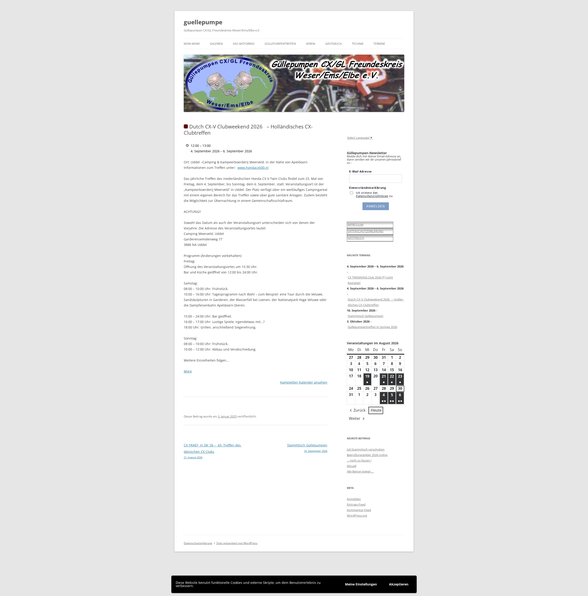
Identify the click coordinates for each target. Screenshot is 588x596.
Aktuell (351, 466)
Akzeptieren (398, 584)
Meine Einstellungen (361, 584)
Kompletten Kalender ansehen (303, 382)
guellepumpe (203, 22)
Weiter (354, 418)
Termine (379, 44)
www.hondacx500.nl (253, 167)
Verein (310, 44)
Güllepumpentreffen (280, 44)
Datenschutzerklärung (198, 543)
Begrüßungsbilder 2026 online (367, 455)
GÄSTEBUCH (356, 238)
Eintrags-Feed (356, 504)
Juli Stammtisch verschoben (365, 449)
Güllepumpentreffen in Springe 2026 (372, 327)
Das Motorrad (243, 44)
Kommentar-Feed (359, 510)
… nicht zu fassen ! (359, 460)
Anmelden (354, 499)
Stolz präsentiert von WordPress (236, 543)
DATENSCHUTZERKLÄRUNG (365, 231)
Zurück (359, 410)
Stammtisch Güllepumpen (307, 448)
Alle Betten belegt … (360, 471)
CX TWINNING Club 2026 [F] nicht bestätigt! (370, 280)
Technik (357, 44)
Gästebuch (333, 44)
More (188, 371)
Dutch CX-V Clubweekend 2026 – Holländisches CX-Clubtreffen (376, 302)
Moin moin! (192, 44)
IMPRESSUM (355, 225)
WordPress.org (357, 515)
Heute (376, 410)
